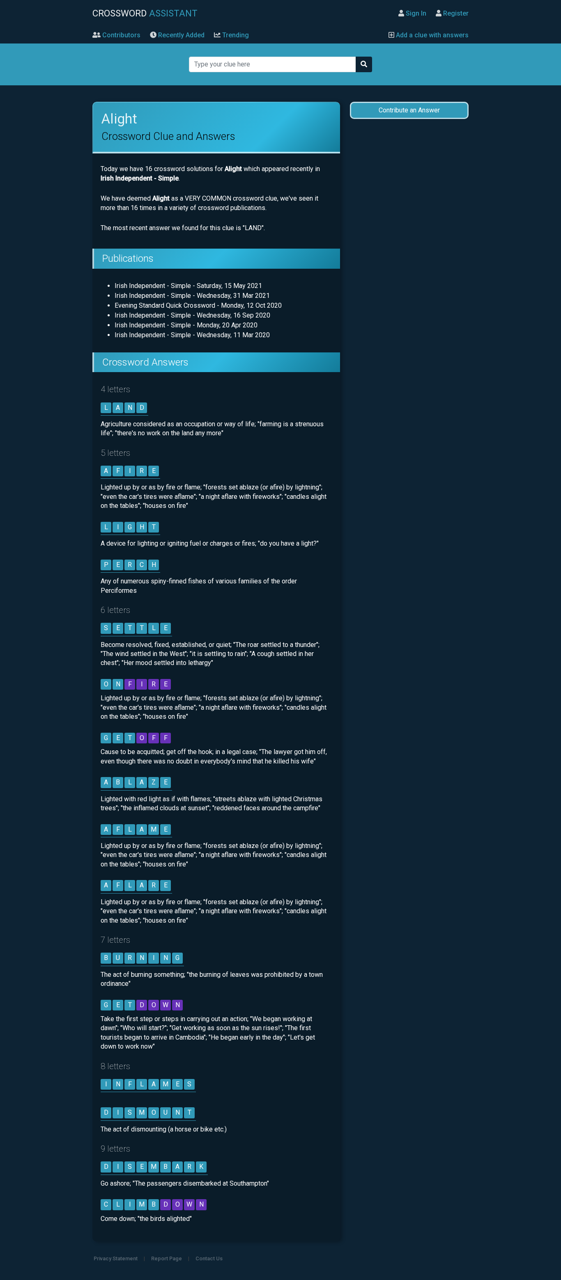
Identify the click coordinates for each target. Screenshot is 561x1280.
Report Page (166, 1258)
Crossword (145, 13)
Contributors (120, 35)
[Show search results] (364, 64)
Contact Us (209, 1258)
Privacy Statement (116, 1258)
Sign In (415, 13)
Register (455, 13)
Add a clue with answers (431, 35)
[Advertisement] (409, 255)
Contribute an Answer (409, 110)
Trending (235, 35)
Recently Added (180, 35)
